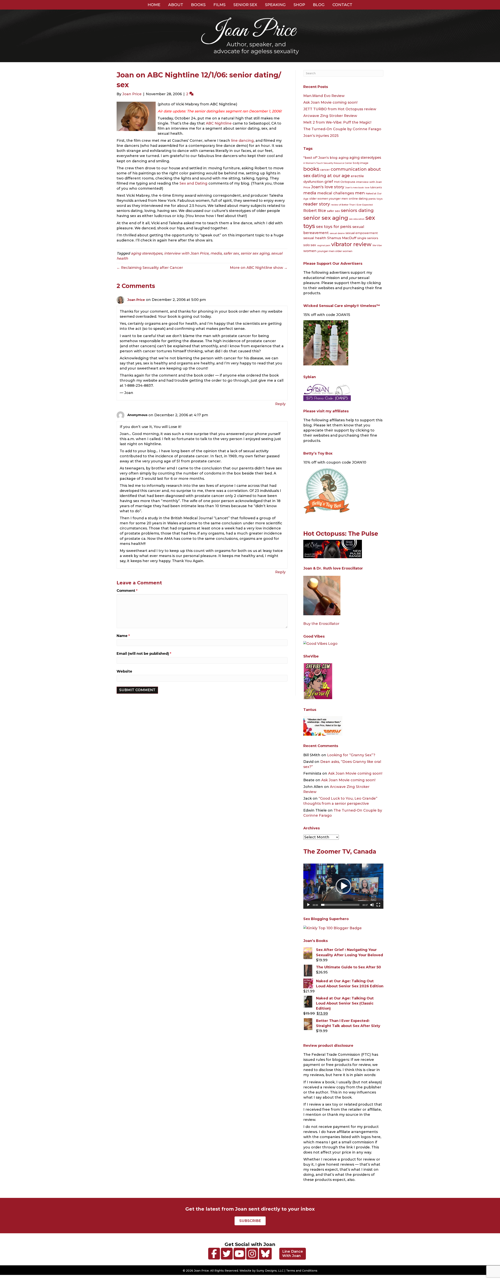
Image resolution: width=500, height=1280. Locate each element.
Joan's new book (354, 187)
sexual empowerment (362, 233)
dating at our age (331, 175)
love (367, 187)
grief (328, 181)
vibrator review (351, 244)
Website (124, 671)
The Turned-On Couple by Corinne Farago (342, 129)
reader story (316, 204)
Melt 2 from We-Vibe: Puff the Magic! (337, 122)
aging (343, 157)
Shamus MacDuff (341, 238)
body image (360, 162)
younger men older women (334, 251)
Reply (280, 404)
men (360, 192)
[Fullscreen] (378, 905)
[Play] (308, 905)
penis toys (376, 198)
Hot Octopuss (344, 182)
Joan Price (136, 300)
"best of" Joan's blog (320, 158)
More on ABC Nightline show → (259, 268)
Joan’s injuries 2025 (320, 136)
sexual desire (337, 233)
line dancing (242, 140)
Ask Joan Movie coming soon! (330, 102)
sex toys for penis (333, 226)
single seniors (367, 238)
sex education (356, 219)
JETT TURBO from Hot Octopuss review (339, 109)
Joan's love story (327, 187)
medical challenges (335, 193)
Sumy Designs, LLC (270, 1270)
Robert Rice (314, 210)
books (311, 169)
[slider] (340, 905)
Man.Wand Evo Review (324, 96)
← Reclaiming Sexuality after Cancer (150, 268)
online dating (358, 198)
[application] (343, 886)
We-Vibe (377, 245)
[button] (343, 886)
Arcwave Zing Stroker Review (330, 116)
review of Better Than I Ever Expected (352, 204)
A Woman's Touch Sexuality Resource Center (327, 163)
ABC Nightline (219, 123)
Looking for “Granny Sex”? (351, 755)
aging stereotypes (146, 253)
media (216, 253)
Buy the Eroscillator (321, 624)
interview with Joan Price (186, 253)
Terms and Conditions (301, 1270)
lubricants (376, 187)
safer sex (231, 253)
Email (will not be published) (144, 653)
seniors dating (357, 210)
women (309, 251)
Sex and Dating (193, 183)
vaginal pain (323, 245)
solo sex (309, 245)
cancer (325, 169)
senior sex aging (255, 253)
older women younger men (328, 198)
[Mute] (372, 905)
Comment (127, 590)
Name (123, 636)
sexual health (314, 238)
